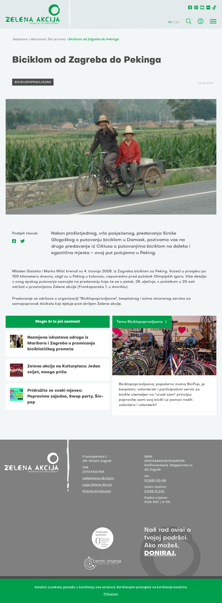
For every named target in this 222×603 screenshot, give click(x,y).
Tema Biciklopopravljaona (140, 322)
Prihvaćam (111, 594)
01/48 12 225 (154, 491)
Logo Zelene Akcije (97, 485)
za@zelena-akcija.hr (98, 478)
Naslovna (20, 39)
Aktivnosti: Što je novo (48, 39)
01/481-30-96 (155, 480)
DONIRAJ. (160, 553)
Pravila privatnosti (96, 491)
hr (170, 22)
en (177, 22)
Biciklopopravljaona (33, 82)
